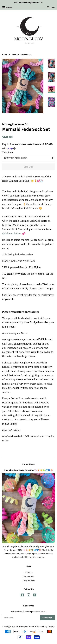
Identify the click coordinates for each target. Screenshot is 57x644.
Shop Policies (29, 580)
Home (4, 54)
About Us (28, 572)
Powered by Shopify (46, 626)
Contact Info (28, 576)
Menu (9, 7)
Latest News (28, 464)
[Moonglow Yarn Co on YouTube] (34, 595)
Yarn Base (7, 152)
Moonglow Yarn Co (27, 626)
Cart (52, 7)
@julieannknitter (12, 233)
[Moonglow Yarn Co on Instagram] (28, 595)
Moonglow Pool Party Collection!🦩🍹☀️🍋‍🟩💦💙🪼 (28, 470)
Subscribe (47, 617)
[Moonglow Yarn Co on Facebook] (22, 595)
